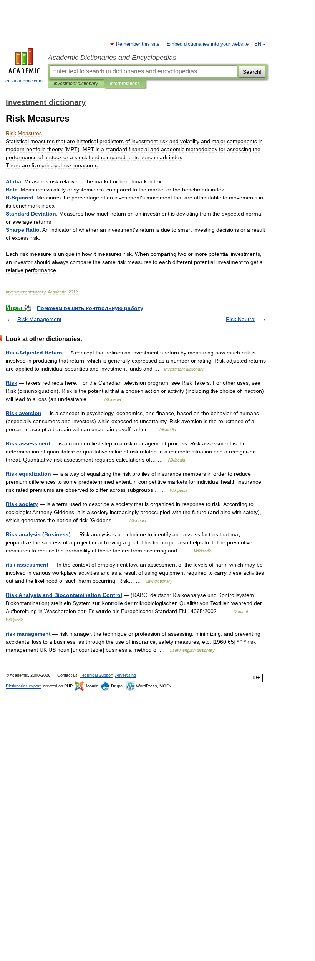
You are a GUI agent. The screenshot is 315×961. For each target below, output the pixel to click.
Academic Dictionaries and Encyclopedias (112, 57)
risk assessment (27, 565)
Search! (252, 72)
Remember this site (138, 44)
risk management (28, 634)
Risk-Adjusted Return (34, 352)
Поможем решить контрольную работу (90, 308)
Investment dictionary (76, 83)
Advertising (125, 675)
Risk (11, 383)
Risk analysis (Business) (38, 534)
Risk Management (39, 319)
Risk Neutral (240, 319)
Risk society (22, 504)
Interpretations (125, 83)
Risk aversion (23, 413)
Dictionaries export (23, 686)
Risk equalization (28, 474)
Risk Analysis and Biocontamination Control (64, 595)
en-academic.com (24, 81)
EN (257, 44)
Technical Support (96, 675)
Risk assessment (28, 443)
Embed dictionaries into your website (208, 44)
